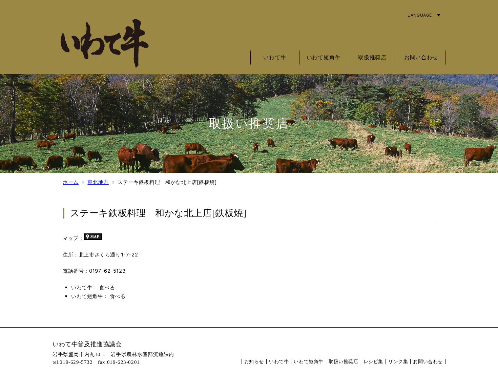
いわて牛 (279, 361)
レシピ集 (373, 361)
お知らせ (254, 361)
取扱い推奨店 (343, 361)
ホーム (71, 182)
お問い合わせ (421, 57)
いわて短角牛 (309, 361)
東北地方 (97, 182)
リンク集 (398, 361)
